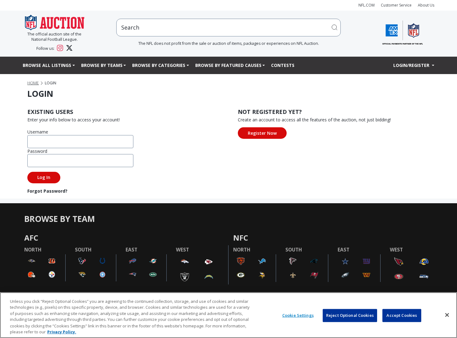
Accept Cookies (401, 315)
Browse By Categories (158, 65)
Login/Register (412, 65)
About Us (426, 5)
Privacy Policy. (61, 331)
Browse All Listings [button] (47, 65)
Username (37, 132)
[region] (228, 315)
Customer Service (396, 5)
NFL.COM (366, 5)
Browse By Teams (101, 65)
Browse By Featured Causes (228, 65)
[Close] (447, 315)
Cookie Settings (298, 315)
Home (33, 83)
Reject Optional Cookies (350, 315)
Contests (282, 65)
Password (37, 151)
